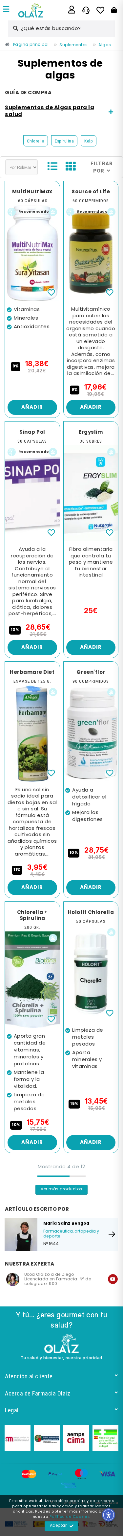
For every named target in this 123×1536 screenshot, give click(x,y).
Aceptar (58, 1525)
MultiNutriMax (32, 192)
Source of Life (91, 192)
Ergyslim (91, 432)
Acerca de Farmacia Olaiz (37, 1393)
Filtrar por (102, 167)
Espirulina (64, 140)
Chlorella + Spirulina (32, 915)
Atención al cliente (29, 1376)
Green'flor (90, 672)
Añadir (32, 407)
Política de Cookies (70, 1517)
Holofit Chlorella (91, 912)
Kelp (88, 140)
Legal (12, 1410)
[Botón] (114, 10)
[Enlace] (6, 10)
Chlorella (36, 140)
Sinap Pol (32, 432)
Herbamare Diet (32, 672)
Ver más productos (61, 1189)
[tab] (61, 111)
